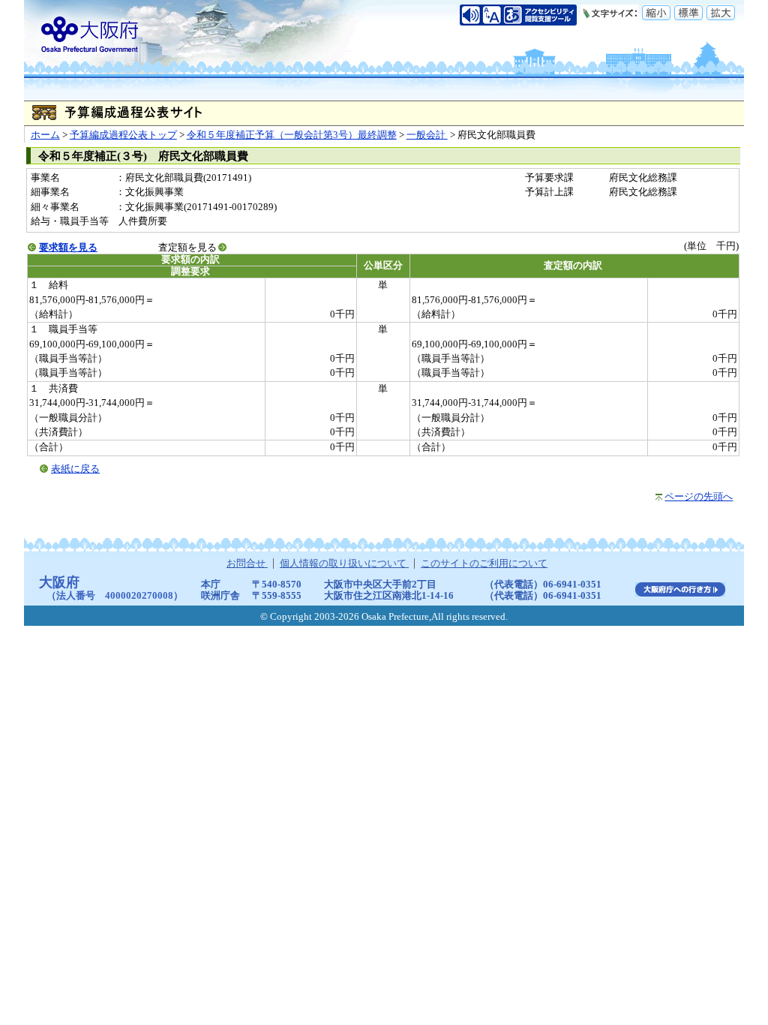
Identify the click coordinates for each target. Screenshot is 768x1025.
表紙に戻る (75, 469)
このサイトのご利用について (484, 563)
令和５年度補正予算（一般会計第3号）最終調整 (292, 135)
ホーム (45, 135)
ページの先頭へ (698, 496)
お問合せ (247, 563)
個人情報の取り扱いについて (344, 563)
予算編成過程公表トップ (123, 135)
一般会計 (427, 135)
